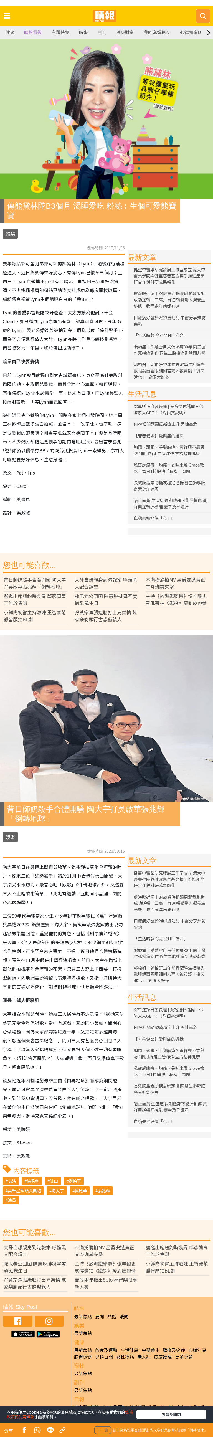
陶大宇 (58, 1190)
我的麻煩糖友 (157, 32)
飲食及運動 (106, 1350)
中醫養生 (150, 1350)
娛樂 (10, 233)
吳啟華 (81, 1190)
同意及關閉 (171, 1414)
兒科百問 (104, 1356)
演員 (12, 1200)
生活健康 (129, 1350)
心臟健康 (197, 1350)
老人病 (144, 1356)
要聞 (99, 1316)
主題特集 (60, 32)
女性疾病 (125, 1356)
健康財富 (125, 32)
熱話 (111, 1316)
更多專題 (184, 1356)
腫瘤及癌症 (174, 1350)
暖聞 (124, 1316)
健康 (10, 32)
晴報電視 (33, 32)
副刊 (102, 32)
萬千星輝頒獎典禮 (24, 1190)
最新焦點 (83, 1316)
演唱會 (33, 1181)
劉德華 (75, 1181)
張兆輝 (104, 1190)
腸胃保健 (83, 1356)
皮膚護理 (163, 1356)
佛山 (54, 1181)
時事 (83, 32)
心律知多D (190, 32)
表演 (12, 1181)
